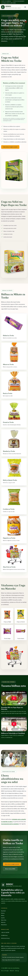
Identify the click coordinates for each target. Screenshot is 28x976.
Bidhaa (2, 915)
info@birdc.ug (4, 935)
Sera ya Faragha (5, 970)
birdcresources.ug (5, 938)
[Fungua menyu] (25, 7)
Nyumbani (3, 911)
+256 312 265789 (5, 932)
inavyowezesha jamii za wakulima (10, 824)
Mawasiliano (4, 924)
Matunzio (3, 922)
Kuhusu (3, 913)
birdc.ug (17, 970)
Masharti (12, 970)
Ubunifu (3, 917)
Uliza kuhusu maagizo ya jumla (10, 147)
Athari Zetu (3, 920)
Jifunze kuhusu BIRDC (10, 868)
